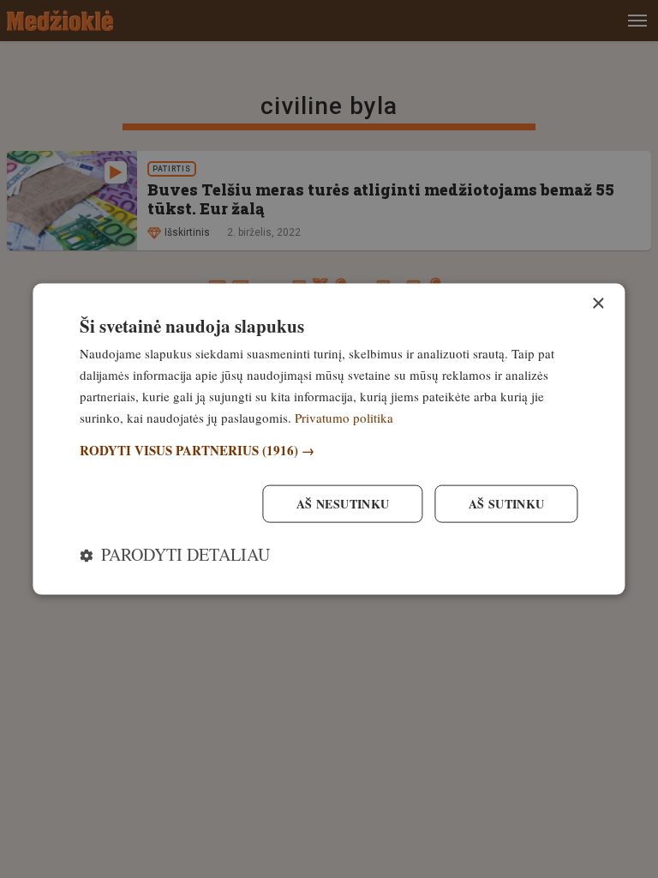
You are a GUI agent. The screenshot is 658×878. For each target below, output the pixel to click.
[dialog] (329, 439)
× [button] (597, 304)
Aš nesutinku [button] (343, 503)
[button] (328, 450)
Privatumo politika (344, 416)
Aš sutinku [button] (507, 503)
